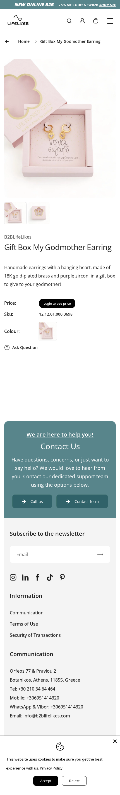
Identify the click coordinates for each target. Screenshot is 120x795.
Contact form (87, 501)
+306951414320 (43, 698)
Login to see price (57, 303)
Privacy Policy (51, 768)
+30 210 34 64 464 (36, 689)
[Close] (115, 740)
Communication (27, 613)
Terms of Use (24, 624)
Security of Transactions (35, 635)
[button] (15, 213)
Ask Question (25, 347)
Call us (36, 501)
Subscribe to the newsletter (47, 533)
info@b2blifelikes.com (46, 716)
